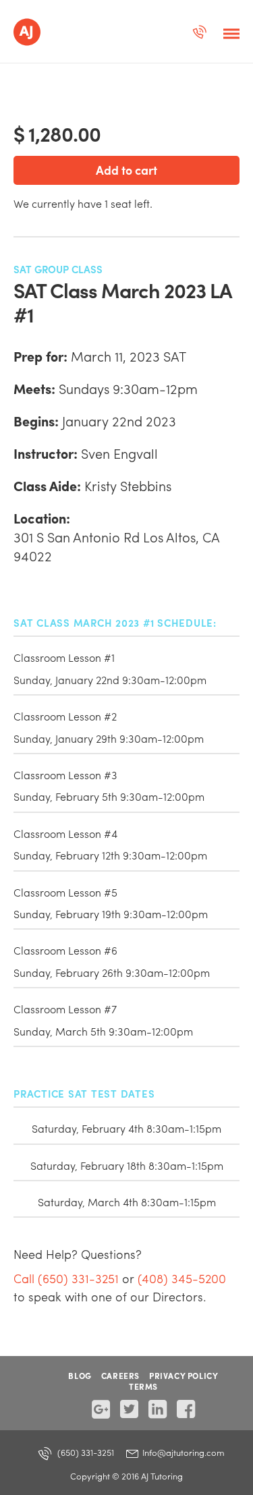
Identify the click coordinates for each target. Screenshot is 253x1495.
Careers (120, 1376)
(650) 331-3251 (84, 1452)
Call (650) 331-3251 (66, 1278)
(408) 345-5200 (182, 1278)
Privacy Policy (183, 1376)
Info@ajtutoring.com (182, 1452)
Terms (143, 1386)
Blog (79, 1376)
